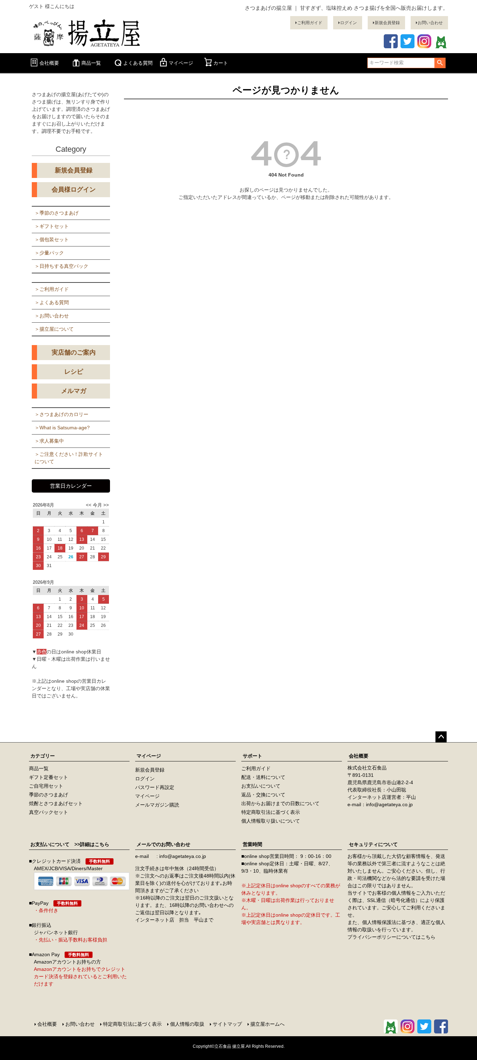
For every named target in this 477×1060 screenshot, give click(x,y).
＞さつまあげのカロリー (61, 414)
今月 (97, 505)
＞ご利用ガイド (52, 289)
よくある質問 (138, 63)
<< (89, 505)
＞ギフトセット (52, 226)
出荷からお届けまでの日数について (280, 803)
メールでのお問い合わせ (163, 844)
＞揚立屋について (54, 329)
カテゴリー (42, 756)
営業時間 (252, 844)
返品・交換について (263, 794)
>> (105, 505)
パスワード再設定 (154, 787)
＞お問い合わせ (52, 315)
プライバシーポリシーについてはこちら (391, 937)
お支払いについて (260, 786)
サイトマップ (227, 1024)
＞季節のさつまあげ (57, 213)
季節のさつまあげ (48, 794)
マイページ (181, 63)
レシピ (73, 371)
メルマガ (73, 390)
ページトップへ (441, 737)
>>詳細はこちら (89, 844)
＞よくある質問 (52, 302)
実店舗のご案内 (74, 352)
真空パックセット (48, 812)
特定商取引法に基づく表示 (270, 812)
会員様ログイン (74, 189)
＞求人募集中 (49, 441)
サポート (252, 756)
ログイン (348, 22)
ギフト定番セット (48, 777)
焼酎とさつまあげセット (56, 803)
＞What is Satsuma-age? (62, 427)
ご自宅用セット (46, 786)
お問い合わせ (430, 22)
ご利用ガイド (309, 22)
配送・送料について (263, 777)
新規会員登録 (387, 22)
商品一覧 (91, 63)
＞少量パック (49, 253)
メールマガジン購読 (157, 805)
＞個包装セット (52, 239)
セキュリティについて (373, 844)
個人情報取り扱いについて (270, 821)
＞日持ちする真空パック (61, 266)
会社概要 (49, 63)
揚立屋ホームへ (267, 1024)
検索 (439, 63)
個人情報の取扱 (187, 1024)
